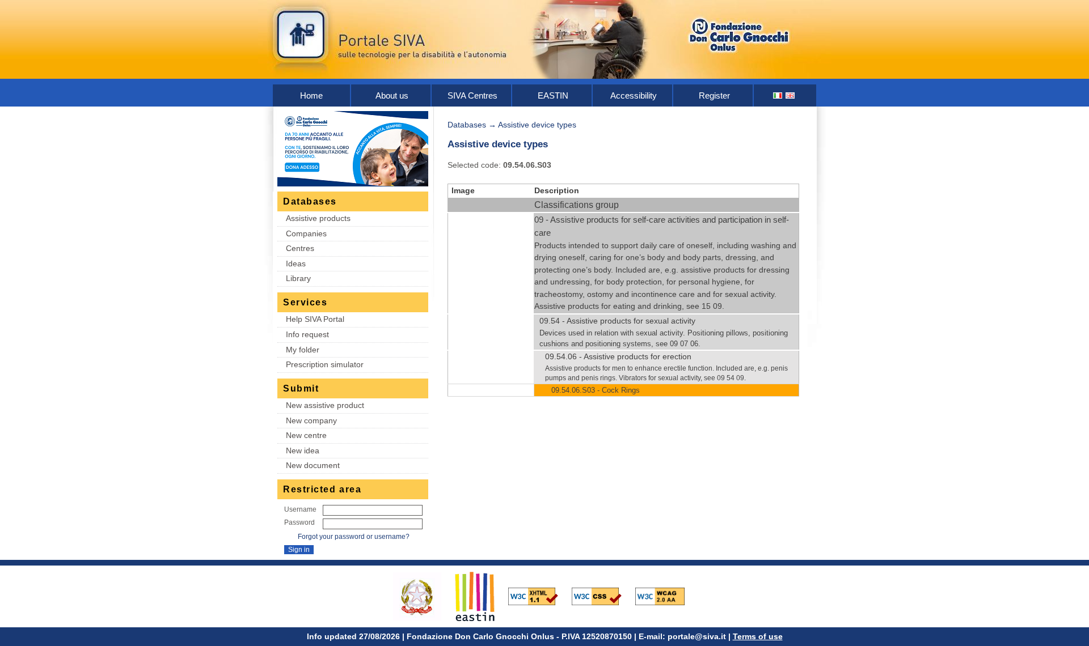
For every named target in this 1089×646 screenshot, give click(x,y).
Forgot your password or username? (354, 536)
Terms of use (758, 636)
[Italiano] (778, 95)
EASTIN (553, 95)
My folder (302, 349)
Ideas (296, 263)
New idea (302, 450)
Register (714, 95)
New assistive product (325, 405)
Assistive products (318, 218)
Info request (307, 334)
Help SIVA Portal (315, 319)
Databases (467, 124)
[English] (791, 95)
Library (298, 278)
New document (313, 465)
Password (299, 522)
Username (300, 509)
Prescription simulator (325, 364)
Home (311, 95)
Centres (300, 248)
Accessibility (633, 95)
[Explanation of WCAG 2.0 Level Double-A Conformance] (666, 595)
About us (391, 95)
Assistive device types (537, 124)
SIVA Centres (472, 95)
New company (311, 420)
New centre (306, 435)
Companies (306, 233)
